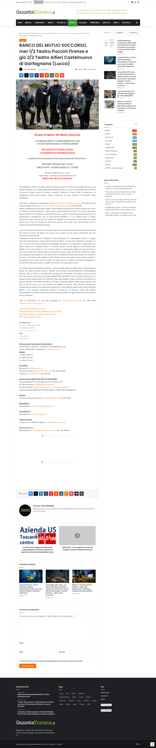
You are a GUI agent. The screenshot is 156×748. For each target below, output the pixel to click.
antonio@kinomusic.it (50, 398)
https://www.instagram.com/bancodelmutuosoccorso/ (37, 314)
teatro (75, 704)
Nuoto (61, 704)
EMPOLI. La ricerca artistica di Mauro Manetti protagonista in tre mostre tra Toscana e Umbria (126, 105)
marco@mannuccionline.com (44, 430)
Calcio (73, 693)
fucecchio (62, 700)
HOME (19, 23)
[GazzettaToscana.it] (35, 12)
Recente (107, 33)
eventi (81, 697)
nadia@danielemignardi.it (44, 384)
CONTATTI (104, 696)
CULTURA (82, 23)
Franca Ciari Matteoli (29, 69)
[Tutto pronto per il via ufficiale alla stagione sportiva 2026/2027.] (110, 94)
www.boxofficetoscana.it (43, 371)
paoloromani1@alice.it (38, 414)
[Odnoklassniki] (57, 75)
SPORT (50, 23)
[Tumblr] (36, 75)
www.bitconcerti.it (60, 203)
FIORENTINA (39, 23)
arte (67, 693)
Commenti (133, 33)
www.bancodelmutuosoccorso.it (31, 303)
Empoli (74, 697)
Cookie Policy (107, 710)
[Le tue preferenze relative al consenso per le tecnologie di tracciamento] (152, 744)
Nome (21, 643)
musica (94, 700)
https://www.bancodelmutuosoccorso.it (32, 309)
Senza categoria (111, 154)
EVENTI (72, 23)
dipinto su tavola (64, 697)
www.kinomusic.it (69, 301)
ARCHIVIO (126, 23)
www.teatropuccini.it (32, 330)
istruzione (71, 700)
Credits (59, 744)
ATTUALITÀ (61, 23)
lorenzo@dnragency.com (56, 422)
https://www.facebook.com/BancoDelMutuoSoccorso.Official (40, 311)
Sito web (62, 652)
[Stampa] (81, 494)
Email (21, 652)
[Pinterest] (42, 75)
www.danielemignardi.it (61, 387)
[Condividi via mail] (76, 494)
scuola (68, 704)
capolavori (81, 693)
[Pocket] (62, 75)
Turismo (81, 704)
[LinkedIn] (31, 75)
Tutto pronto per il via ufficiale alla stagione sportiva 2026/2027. (126, 93)
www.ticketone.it (75, 203)
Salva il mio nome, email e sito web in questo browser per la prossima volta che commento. (52, 661)
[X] (26, 75)
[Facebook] (21, 75)
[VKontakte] (52, 75)
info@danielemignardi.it (41, 387)
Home (22, 33)
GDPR (103, 699)
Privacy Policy (107, 705)
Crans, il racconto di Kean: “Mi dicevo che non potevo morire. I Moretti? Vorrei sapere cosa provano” (121, 202)
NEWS (116, 23)
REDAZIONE (105, 693)
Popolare (119, 33)
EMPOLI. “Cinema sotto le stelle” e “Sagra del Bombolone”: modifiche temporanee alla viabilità (82, 588)
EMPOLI (28, 23)
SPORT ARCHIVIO (111, 151)
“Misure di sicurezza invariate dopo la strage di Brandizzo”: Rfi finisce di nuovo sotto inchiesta (120, 194)
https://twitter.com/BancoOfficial (30, 317)
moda (79, 700)
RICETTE (106, 23)
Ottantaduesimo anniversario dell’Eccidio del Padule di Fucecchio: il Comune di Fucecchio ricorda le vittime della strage (126, 46)
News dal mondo (111, 180)
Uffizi (88, 704)
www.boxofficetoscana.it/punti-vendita (53, 206)
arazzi (61, 693)
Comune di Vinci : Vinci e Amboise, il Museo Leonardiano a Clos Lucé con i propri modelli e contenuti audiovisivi (82, 2)
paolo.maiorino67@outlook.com (43, 406)
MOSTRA (86, 700)
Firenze (88, 697)
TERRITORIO (94, 23)
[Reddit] (47, 75)
